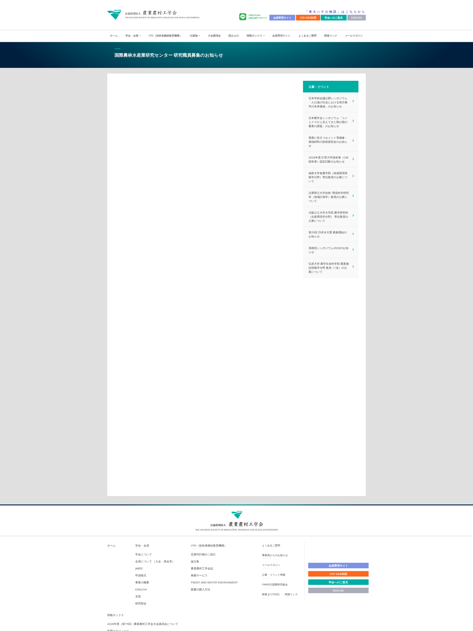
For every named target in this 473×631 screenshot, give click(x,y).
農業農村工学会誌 (202, 568)
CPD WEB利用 (308, 17)
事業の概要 (142, 582)
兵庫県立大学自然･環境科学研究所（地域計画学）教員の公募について (329, 197)
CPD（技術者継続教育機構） (165, 35)
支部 (138, 596)
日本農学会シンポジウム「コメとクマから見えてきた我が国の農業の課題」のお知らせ (328, 122)
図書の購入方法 (200, 589)
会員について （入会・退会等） (155, 561)
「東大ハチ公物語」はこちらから (335, 12)
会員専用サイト (282, 17)
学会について (143, 554)
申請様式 (140, 575)
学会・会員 (131, 35)
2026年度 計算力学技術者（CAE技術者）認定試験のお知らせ (329, 159)
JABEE (139, 568)
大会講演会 (214, 35)
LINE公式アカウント (253, 16)
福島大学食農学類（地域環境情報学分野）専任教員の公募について (328, 177)
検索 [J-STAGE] (270, 594)
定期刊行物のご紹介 (203, 554)
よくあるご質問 (307, 35)
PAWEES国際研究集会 (275, 584)
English (356, 17)
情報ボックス (254, 35)
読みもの (234, 35)
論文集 (195, 561)
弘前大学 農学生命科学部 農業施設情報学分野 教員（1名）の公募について (329, 268)
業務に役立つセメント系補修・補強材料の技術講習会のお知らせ (328, 142)
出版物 (194, 35)
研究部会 (140, 603)
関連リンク (330, 35)
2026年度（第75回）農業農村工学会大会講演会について (142, 624)
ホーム (114, 35)
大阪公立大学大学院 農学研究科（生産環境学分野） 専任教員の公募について (328, 216)
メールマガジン (354, 35)
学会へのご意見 (334, 17)
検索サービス (199, 575)
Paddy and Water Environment (214, 582)
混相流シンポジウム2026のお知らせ (328, 250)
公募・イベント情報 (273, 574)
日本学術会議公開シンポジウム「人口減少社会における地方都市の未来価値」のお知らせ (328, 102)
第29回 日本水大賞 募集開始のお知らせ (328, 234)
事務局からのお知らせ (275, 555)
